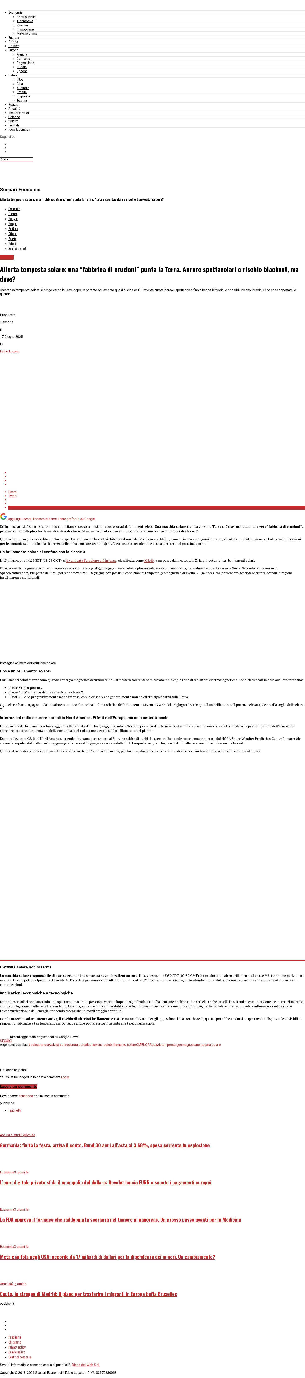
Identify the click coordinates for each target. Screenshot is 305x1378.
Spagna (22, 71)
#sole (32, 1045)
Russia (22, 67)
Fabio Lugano (10, 351)
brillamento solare (123, 1045)
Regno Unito (25, 63)
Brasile (22, 92)
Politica (13, 46)
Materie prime (27, 34)
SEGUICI (6, 1041)
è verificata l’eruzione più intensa (91, 560)
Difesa (13, 42)
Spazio (13, 105)
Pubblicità (14, 1337)
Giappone (23, 96)
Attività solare (59, 1045)
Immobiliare (25, 29)
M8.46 (149, 560)
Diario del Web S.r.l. (86, 1365)
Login (65, 1077)
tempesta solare (209, 1045)
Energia (13, 38)
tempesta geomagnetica (179, 1045)
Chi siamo (14, 1342)
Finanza (22, 25)
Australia (23, 88)
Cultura (13, 121)
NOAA (147, 1045)
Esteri (12, 75)
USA (20, 80)
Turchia (22, 100)
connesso (26, 1096)
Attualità (14, 109)
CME (139, 1045)
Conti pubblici (26, 17)
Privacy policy (17, 1347)
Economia (15, 13)
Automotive (25, 21)
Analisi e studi (18, 113)
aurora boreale (79, 1045)
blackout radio (100, 1045)
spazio (157, 1045)
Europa (13, 50)
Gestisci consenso (19, 1357)
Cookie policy (16, 1352)
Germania (23, 59)
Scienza (14, 117)
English (13, 125)
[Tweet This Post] (156, 477)
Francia (22, 54)
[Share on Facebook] (156, 473)
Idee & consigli (19, 129)
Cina (20, 84)
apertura (43, 1045)
